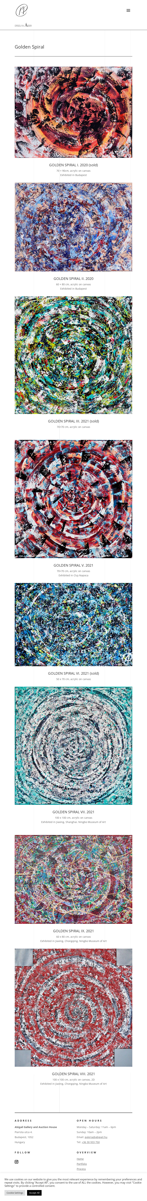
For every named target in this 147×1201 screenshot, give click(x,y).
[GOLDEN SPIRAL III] (73, 413)
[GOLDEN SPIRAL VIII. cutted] (73, 1065)
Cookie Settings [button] (15, 1192)
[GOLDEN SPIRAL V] (73, 557)
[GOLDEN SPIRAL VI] (73, 665)
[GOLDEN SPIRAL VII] (73, 804)
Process (81, 1169)
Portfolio (82, 1164)
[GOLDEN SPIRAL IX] (73, 923)
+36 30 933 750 (91, 1142)
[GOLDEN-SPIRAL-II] (73, 270)
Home (80, 1159)
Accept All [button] (34, 1192)
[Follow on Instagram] (16, 1161)
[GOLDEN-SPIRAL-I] (73, 157)
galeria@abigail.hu (96, 1137)
